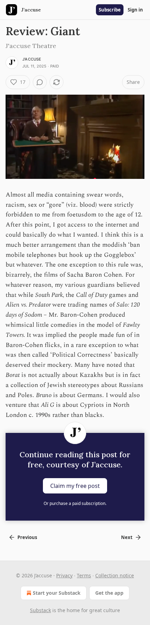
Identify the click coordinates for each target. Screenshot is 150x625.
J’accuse (32, 59)
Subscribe (110, 10)
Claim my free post (75, 486)
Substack (40, 610)
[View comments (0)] (40, 82)
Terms (84, 575)
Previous (27, 537)
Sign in (135, 10)
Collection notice (114, 575)
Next (127, 537)
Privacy (64, 575)
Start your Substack (57, 593)
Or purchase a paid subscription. (75, 503)
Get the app (109, 593)
